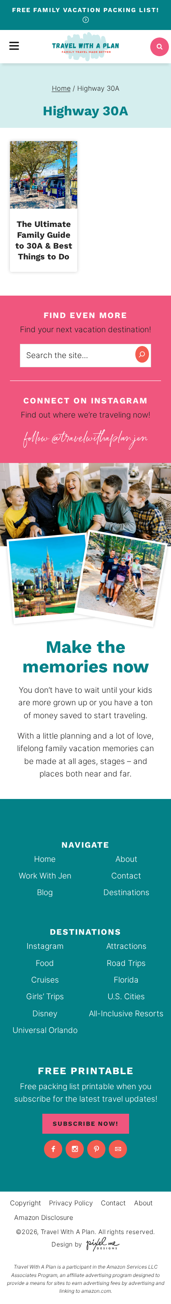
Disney (44, 1013)
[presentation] (43, 175)
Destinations (126, 892)
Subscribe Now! (86, 1123)
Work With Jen (45, 876)
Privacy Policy (71, 1203)
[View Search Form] (159, 46)
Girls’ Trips (45, 996)
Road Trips (126, 963)
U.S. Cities (126, 996)
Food (45, 963)
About (126, 859)
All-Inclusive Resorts (126, 1013)
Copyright (25, 1203)
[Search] (142, 354)
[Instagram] (75, 1149)
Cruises (45, 980)
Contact (126, 876)
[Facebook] (53, 1149)
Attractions (126, 946)
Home (45, 859)
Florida (126, 980)
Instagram (45, 946)
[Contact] (118, 1149)
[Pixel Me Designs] (101, 1244)
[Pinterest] (96, 1149)
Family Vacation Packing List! (85, 10)
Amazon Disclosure (43, 1217)
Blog (45, 892)
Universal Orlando (45, 1030)
